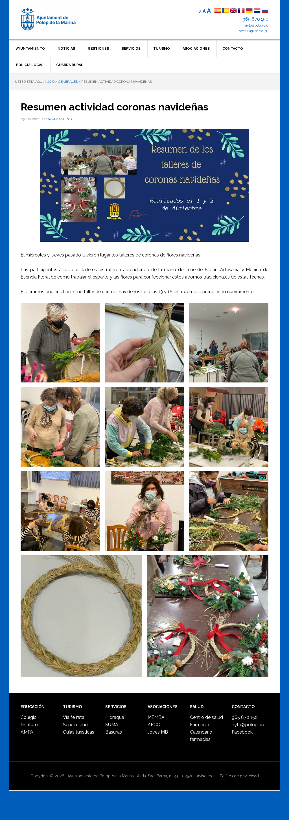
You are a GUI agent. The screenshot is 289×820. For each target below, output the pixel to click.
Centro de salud (206, 717)
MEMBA (156, 717)
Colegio (29, 717)
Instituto (29, 724)
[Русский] (265, 11)
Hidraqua (114, 717)
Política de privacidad (239, 776)
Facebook (242, 732)
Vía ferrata (73, 717)
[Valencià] (225, 11)
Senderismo (75, 724)
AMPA (27, 732)
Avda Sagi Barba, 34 (253, 31)
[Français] (241, 11)
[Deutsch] (249, 11)
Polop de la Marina (54, 18)
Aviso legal (207, 776)
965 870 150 (255, 19)
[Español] (217, 11)
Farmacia (199, 724)
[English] (233, 11)
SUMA (111, 724)
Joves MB (158, 732)
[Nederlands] (258, 11)
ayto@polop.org (256, 25)
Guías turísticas (78, 732)
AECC (154, 724)
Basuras (113, 732)
